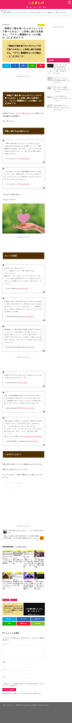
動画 (27, 7)
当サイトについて (8, 705)
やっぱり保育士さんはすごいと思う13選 (60, 98)
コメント (5, 644)
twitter (7, 482)
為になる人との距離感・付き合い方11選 (60, 89)
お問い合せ (19, 705)
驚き (40, 7)
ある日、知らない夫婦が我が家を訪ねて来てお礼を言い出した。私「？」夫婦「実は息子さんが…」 (57, 69)
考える (44, 7)
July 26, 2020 (24, 158)
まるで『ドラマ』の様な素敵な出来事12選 (60, 80)
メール (4, 669)
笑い (31, 7)
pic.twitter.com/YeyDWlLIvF (33, 436)
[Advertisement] (36, 82)
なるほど (6, 600)
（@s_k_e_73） (25, 113)
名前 (4, 662)
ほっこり (35, 7)
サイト (4, 676)
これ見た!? (36, 3)
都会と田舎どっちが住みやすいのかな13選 (60, 107)
